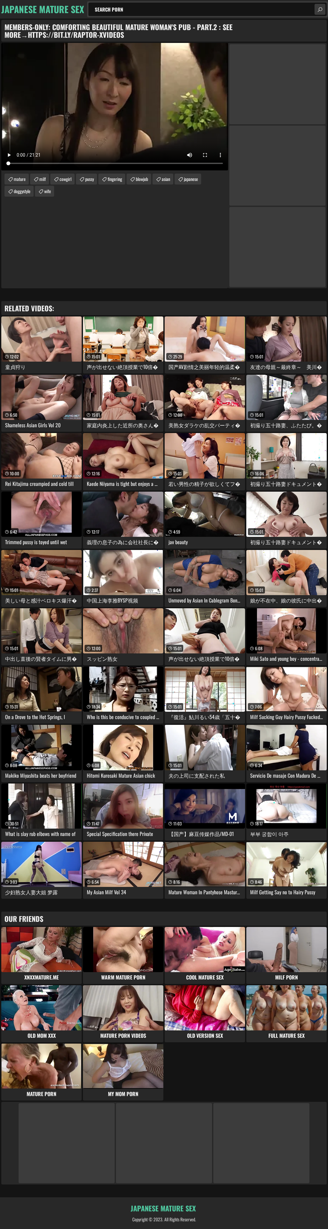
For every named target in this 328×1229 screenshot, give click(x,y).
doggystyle (22, 191)
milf (42, 179)
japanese (191, 179)
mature (20, 179)
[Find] (320, 9)
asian (166, 179)
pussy (89, 179)
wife (47, 191)
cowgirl (65, 179)
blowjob (142, 179)
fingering (115, 179)
